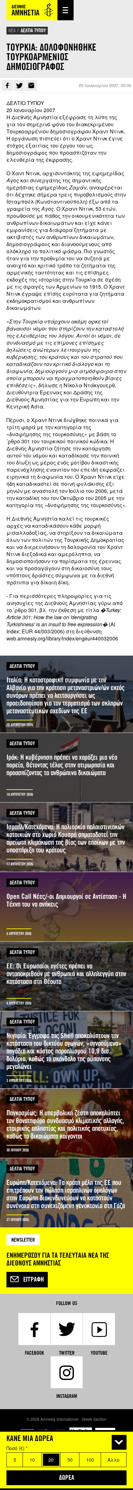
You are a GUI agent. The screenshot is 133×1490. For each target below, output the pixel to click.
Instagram (66, 1396)
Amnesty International (31, 10)
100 (90, 1459)
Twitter (19, 85)
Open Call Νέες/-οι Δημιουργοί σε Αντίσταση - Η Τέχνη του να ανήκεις (66, 906)
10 (32, 1459)
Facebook (7, 85)
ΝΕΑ (11, 30)
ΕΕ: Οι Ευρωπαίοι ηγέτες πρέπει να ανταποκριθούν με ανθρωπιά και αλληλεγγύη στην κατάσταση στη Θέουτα (66, 976)
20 (51, 1459)
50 (70, 1459)
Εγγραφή (33, 1279)
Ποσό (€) (16, 1448)
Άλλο (113, 1459)
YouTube (99, 1353)
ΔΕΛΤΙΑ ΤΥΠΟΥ (33, 30)
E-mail (31, 85)
